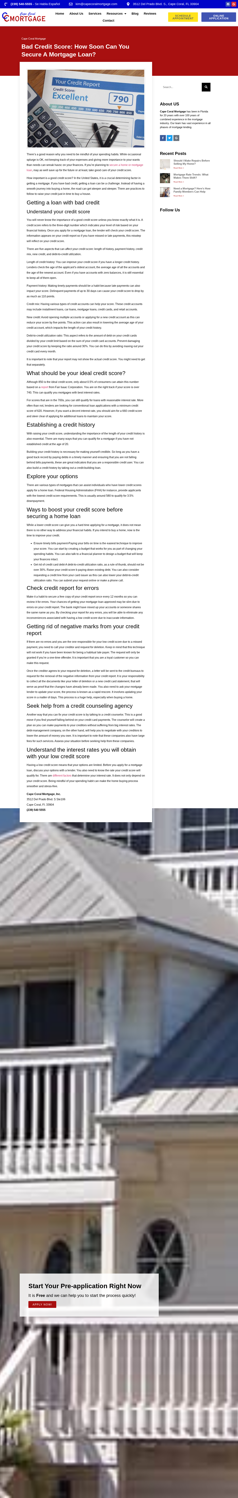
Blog (135, 13)
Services (95, 13)
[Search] (206, 87)
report (44, 387)
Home (59, 13)
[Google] (233, 4)
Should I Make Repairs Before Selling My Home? (192, 162)
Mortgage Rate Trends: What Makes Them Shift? (191, 176)
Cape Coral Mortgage (33, 38)
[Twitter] (170, 138)
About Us (76, 13)
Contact (108, 20)
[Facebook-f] (163, 138)
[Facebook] (228, 4)
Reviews (150, 13)
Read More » (179, 168)
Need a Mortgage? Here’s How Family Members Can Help (192, 190)
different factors (62, 775)
